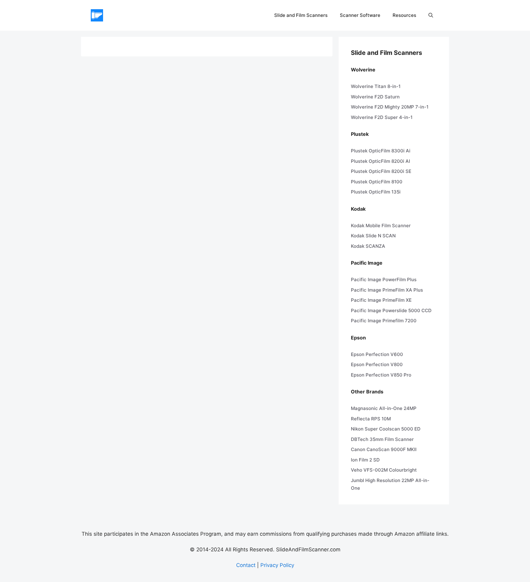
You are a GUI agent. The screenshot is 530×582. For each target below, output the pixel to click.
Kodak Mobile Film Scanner (381, 225)
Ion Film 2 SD (365, 460)
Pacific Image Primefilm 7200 (384, 321)
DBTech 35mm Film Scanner (382, 439)
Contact (245, 565)
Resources (404, 15)
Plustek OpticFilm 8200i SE (381, 171)
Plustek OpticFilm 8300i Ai (380, 151)
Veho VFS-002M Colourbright (384, 470)
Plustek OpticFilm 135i (376, 192)
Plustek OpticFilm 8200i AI (380, 161)
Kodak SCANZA (368, 246)
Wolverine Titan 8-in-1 (376, 86)
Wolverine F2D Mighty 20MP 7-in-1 (389, 107)
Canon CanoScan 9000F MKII (384, 449)
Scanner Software (360, 15)
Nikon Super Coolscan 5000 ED (386, 429)
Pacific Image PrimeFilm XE (381, 300)
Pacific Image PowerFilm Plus (384, 279)
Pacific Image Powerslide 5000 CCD (391, 310)
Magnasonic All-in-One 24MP (384, 408)
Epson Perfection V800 (377, 364)
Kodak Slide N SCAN (373, 236)
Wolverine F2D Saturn (375, 97)
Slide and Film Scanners (301, 15)
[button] (430, 15)
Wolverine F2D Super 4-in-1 (382, 117)
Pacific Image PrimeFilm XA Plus (387, 290)
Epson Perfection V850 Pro (381, 375)
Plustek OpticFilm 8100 (376, 182)
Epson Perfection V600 (377, 354)
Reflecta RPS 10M (371, 419)
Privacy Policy (277, 565)
